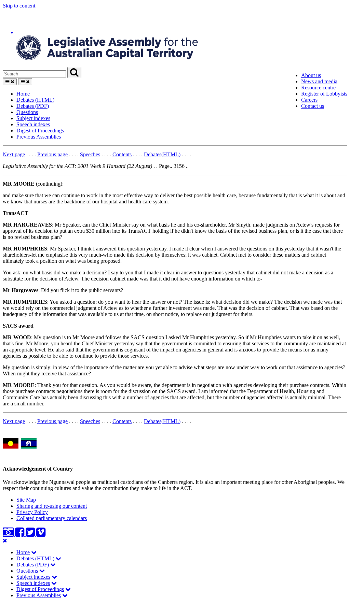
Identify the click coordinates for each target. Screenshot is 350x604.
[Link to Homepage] (175, 37)
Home (23, 94)
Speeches (90, 154)
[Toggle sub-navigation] (34, 552)
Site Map (26, 500)
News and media (319, 81)
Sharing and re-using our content (51, 506)
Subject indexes (33, 118)
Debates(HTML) (162, 154)
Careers (309, 100)
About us (311, 75)
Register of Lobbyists (324, 94)
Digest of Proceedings (40, 130)
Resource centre (318, 87)
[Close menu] (5, 541)
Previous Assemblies (38, 137)
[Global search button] (74, 72)
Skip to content (19, 6)
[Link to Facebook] (20, 534)
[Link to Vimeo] (40, 534)
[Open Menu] (10, 81)
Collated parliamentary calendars (51, 518)
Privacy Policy (32, 512)
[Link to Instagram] (9, 534)
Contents (122, 154)
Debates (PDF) (32, 106)
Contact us (312, 106)
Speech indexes (33, 124)
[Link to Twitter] (31, 534)
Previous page (52, 154)
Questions (27, 112)
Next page (14, 154)
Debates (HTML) (35, 100)
